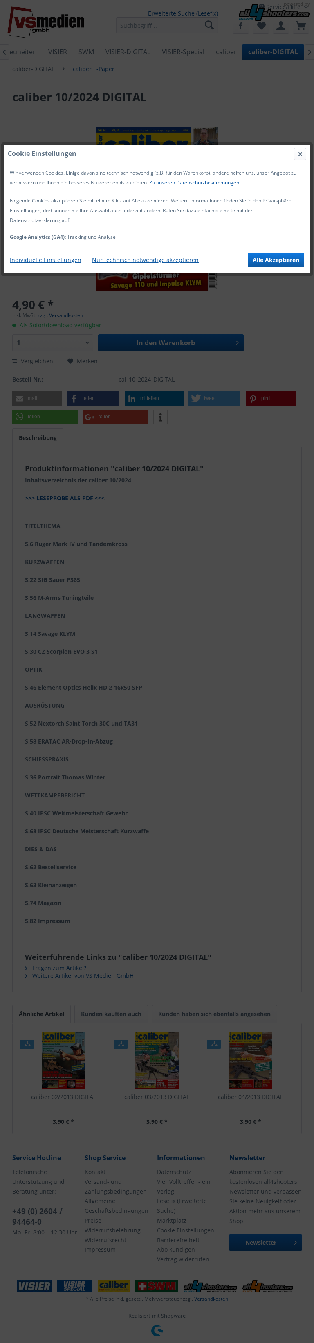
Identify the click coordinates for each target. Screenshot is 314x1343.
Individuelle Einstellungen (45, 260)
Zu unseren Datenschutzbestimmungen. (194, 182)
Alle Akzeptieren (276, 260)
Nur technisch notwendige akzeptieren (145, 260)
